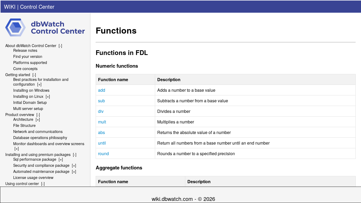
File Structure (24, 125)
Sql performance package (34, 159)
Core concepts (25, 68)
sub (101, 101)
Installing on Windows (31, 90)
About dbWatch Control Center (30, 45)
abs (101, 132)
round (103, 153)
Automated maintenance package (41, 171)
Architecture (23, 119)
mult (102, 122)
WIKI (10, 6)
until (102, 143)
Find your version (27, 56)
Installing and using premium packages (38, 154)
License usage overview (33, 177)
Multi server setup (28, 108)
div (101, 111)
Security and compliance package (41, 165)
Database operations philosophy (40, 137)
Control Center (37, 6)
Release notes (25, 50)
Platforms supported (30, 62)
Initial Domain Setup (30, 102)
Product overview (19, 114)
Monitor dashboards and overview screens (48, 143)
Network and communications (38, 131)
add (101, 90)
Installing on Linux (28, 96)
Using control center (22, 183)
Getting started (17, 74)
